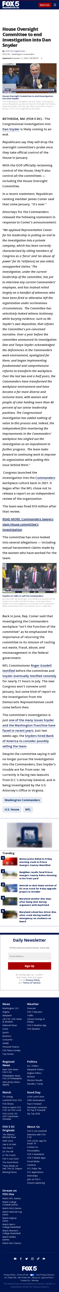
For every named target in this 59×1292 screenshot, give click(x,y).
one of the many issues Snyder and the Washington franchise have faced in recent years (28, 725)
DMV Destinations (36, 1100)
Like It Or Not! (9, 1144)
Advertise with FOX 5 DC (36, 1136)
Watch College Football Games (10, 1203)
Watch (6, 1092)
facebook (20, 1258)
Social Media (33, 1161)
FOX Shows (8, 1103)
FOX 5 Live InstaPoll (37, 1130)
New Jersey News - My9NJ (11, 1083)
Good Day (33, 1092)
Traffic (30, 1015)
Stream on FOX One (9, 1192)
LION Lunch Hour (35, 1096)
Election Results (35, 1080)
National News (9, 1025)
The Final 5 (7, 1148)
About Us (33, 1126)
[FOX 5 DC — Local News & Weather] (11, 4)
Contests (31, 1165)
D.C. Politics (33, 1065)
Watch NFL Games (11, 1198)
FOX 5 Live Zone (10, 1158)
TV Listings (7, 1096)
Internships (32, 1175)
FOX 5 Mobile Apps (36, 1157)
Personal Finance (10, 1046)
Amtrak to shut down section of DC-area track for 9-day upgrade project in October (38, 888)
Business (6, 1036)
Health (5, 1043)
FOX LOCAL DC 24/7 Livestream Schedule (10, 1116)
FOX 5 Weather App (36, 1025)
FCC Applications (35, 1172)
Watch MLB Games (11, 1208)
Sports (5, 1032)
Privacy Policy (33, 980)
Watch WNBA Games (9, 1238)
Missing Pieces (9, 1172)
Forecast (31, 1008)
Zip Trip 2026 (33, 1113)
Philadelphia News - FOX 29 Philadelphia (12, 1077)
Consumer (7, 1039)
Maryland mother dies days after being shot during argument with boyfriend (35, 901)
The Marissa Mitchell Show (9, 1136)
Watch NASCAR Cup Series (12, 1213)
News (6, 1004)
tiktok (38, 1258)
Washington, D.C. (10, 1008)
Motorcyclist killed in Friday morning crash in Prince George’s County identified (35, 862)
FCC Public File (34, 1168)
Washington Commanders (23, 54)
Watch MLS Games (11, 1243)
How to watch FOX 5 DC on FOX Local (11, 1108)
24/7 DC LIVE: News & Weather (12, 1020)
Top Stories (8, 1053)
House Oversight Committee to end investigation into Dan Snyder (27, 97)
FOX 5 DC (6, 54)
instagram (32, 1258)
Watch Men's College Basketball (11, 1225)
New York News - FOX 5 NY (11, 1071)
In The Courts (9, 1155)
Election (31, 1076)
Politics (32, 1061)
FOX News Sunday (11, 1050)
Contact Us (32, 1147)
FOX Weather (33, 1028)
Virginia (5, 1011)
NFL (28, 809)
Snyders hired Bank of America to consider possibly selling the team (28, 741)
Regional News (8, 1063)
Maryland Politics (35, 1069)
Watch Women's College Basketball (11, 1232)
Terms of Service (31, 982)
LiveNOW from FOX (12, 1100)
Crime (5, 1028)
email (43, 1258)
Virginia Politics (34, 1073)
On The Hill (7, 1151)
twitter (26, 1258)
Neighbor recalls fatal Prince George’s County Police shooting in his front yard (38, 875)
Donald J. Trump (35, 1083)
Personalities (33, 1150)
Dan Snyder (11, 129)
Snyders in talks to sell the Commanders (22, 596)
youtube (15, 1258)
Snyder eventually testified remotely (29, 676)
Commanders (45, 478)
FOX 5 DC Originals (8, 1128)
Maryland (6, 1015)
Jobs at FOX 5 (33, 1179)
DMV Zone (7, 1140)
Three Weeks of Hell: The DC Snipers (12, 1167)
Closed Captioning (36, 1182)
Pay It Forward (34, 1103)
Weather (33, 1004)
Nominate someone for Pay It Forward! (37, 1108)
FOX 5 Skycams (34, 1011)
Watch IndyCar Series (9, 1219)
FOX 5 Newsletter (35, 1154)
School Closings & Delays (36, 1020)
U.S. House (12, 809)
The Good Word (10, 1162)
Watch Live (44, 5)
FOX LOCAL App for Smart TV (36, 1142)
